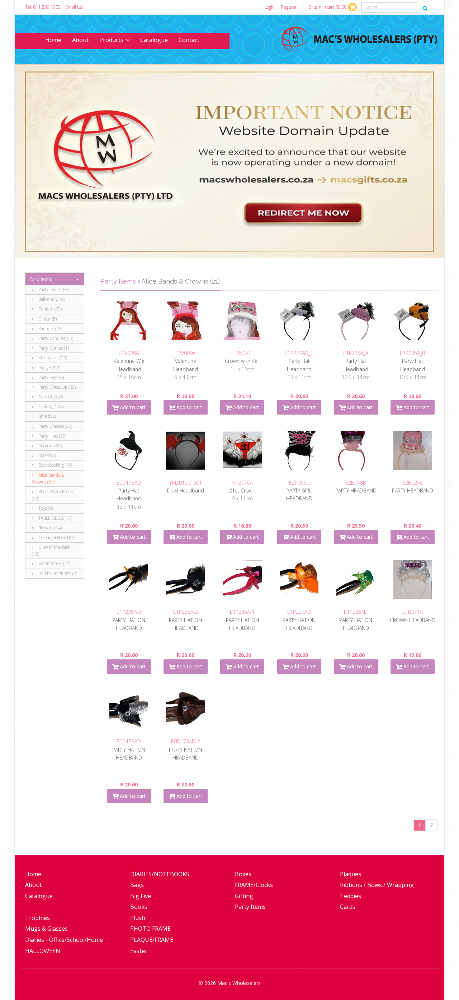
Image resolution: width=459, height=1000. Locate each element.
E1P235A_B (412, 353)
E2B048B (355, 482)
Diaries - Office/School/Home (64, 940)
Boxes (243, 874)
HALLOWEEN (42, 951)
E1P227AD (299, 611)
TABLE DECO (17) (54, 518)
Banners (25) (49, 329)
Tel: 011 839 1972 (43, 7)
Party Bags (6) (50, 377)
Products (111, 40)
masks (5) (46, 455)
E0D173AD (129, 482)
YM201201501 (185, 482)
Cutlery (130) (50, 406)
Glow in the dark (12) (51, 550)
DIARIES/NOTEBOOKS (159, 874)
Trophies (37, 918)
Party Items (41, 279)
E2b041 (242, 353)
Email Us (73, 7)
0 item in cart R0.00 (328, 7)
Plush (137, 918)
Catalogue (154, 40)
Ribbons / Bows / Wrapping (377, 885)
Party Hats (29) (51, 436)
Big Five (140, 896)
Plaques (350, 874)
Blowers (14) (49, 528)
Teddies (350, 896)
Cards (347, 907)
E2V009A (185, 353)
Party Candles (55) (55, 338)
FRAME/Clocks (254, 885)
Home (53, 40)
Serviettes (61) (51, 397)
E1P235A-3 (129, 611)
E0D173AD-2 (185, 741)
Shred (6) (46, 416)
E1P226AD (356, 611)
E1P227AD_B (299, 353)
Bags (137, 885)
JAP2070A (242, 482)
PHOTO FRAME (150, 929)
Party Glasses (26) (54, 426)
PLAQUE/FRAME (151, 940)
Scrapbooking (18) (54, 465)
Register (289, 7)
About (80, 40)
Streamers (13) (52, 358)
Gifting (244, 896)
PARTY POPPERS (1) (57, 574)
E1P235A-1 (242, 611)
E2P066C (299, 482)
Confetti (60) (49, 309)
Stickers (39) (49, 446)
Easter (138, 951)
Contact (189, 40)
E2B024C (412, 482)
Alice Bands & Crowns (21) (48, 478)
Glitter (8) (47, 319)
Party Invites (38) (53, 289)
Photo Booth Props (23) (52, 495)
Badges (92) (48, 368)
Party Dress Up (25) (56, 387)
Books (138, 907)
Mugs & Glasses (46, 929)
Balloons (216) (51, 299)
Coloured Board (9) (55, 537)
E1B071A (412, 611)
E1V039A (129, 353)
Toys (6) (45, 508)
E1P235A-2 (185, 611)
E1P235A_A (355, 353)
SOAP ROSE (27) (53, 564)
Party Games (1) (53, 348)
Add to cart (132, 407)
